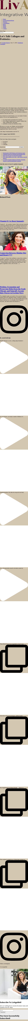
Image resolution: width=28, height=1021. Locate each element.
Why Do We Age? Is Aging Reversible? (12, 155)
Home (4, 19)
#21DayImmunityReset (8, 20)
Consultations (6, 23)
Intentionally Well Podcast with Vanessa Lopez (14, 153)
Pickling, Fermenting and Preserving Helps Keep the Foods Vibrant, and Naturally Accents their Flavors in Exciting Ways (13, 290)
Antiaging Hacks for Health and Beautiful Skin (14, 154)
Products (5, 21)
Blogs (4, 24)
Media (4, 26)
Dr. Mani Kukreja (5, 42)
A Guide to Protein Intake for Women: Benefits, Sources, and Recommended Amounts (14, 160)
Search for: (2, 147)
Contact (5, 28)
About (4, 27)
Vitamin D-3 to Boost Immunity (12, 221)
